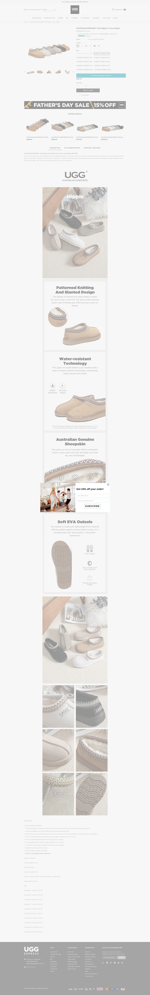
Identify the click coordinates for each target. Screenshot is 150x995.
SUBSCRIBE (92, 506)
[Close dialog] (108, 484)
